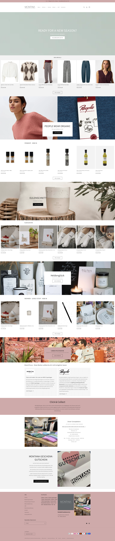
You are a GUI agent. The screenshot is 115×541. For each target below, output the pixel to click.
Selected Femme (47, 504)
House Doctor (47, 499)
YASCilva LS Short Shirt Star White (7, 84)
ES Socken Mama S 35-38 (81, 250)
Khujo (56, 499)
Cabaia (42, 497)
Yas (54, 504)
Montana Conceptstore (30, 538)
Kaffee (52, 499)
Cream (46, 497)
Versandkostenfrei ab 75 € (57, 37)
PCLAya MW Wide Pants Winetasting (45, 84)
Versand (59, 538)
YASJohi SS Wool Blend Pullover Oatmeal (27, 84)
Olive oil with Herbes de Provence (83, 170)
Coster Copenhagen (52, 497)
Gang (43, 499)
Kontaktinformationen (70, 538)
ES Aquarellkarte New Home (25, 250)
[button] (39, 7)
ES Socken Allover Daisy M (100, 250)
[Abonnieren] (44, 523)
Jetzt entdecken (38, 204)
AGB (25, 505)
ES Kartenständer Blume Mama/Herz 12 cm (47, 250)
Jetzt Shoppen (57, 132)
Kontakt (26, 510)
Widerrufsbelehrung (28, 503)
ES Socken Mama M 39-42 (62, 250)
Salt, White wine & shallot (43, 170)
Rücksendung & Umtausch (30, 501)
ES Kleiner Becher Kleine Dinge (6, 250)
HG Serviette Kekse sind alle (82, 325)
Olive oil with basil (99, 170)
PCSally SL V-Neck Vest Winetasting (102, 84)
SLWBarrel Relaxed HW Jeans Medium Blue (85, 84)
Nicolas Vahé (53, 501)
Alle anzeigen (57, 92)
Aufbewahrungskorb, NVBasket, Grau (27, 325)
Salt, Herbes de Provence (62, 170)
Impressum (27, 512)
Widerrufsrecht (44, 538)
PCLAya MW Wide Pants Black (63, 84)
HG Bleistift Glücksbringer (62, 325)
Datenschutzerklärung (29, 508)
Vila (52, 504)
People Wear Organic (45, 502)
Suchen (26, 497)
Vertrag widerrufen (28, 514)
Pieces (52, 502)
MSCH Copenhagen (46, 501)
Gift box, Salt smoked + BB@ (6, 170)
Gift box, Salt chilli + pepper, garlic (26, 170)
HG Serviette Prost (99, 325)
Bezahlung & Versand (29, 499)
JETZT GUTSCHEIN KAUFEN (41, 481)
